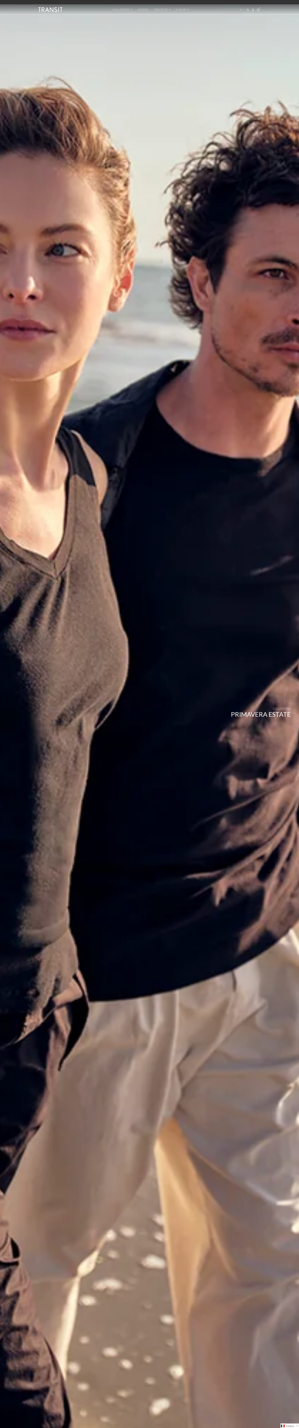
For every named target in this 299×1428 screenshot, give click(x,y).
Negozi (143, 9)
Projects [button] (161, 9)
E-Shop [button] (181, 9)
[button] (289, 1426)
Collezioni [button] (121, 9)
